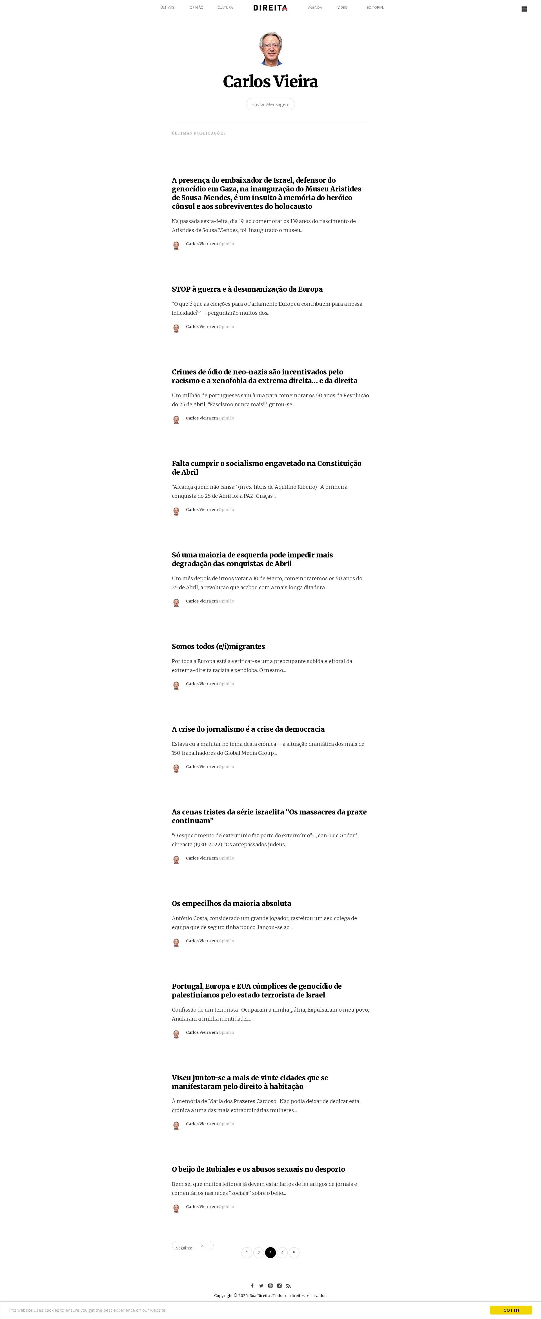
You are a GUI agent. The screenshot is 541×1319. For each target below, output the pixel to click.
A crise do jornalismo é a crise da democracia (248, 729)
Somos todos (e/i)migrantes (218, 646)
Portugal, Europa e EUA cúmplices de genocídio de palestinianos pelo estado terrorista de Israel (257, 990)
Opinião (196, 7)
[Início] (270, 7)
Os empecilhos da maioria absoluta (231, 903)
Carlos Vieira (270, 81)
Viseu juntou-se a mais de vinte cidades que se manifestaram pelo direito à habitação (250, 1082)
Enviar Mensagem (270, 104)
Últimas (167, 7)
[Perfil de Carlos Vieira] (176, 243)
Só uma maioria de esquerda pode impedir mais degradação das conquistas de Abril (252, 559)
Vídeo (343, 7)
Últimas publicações (199, 133)
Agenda (315, 7)
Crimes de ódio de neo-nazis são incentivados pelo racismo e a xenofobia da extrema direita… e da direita (264, 376)
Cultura (225, 7)
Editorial (375, 7)
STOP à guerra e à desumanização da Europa (247, 289)
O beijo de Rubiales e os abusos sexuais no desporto (258, 1169)
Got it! (511, 1310)
